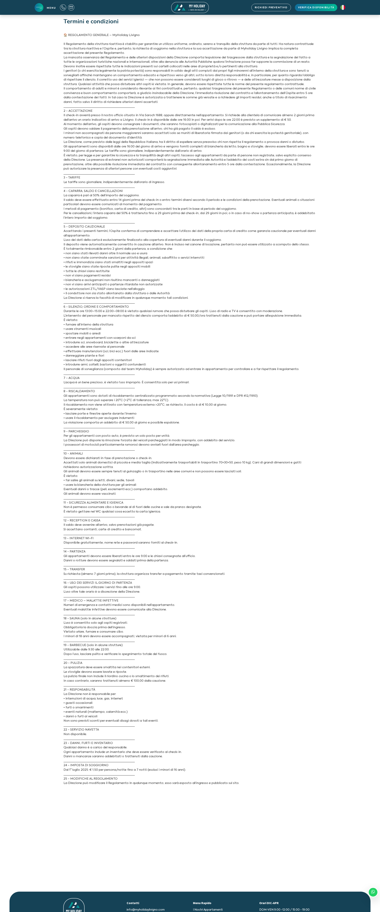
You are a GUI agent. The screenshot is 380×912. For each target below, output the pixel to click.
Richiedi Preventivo (271, 8)
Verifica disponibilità (316, 8)
